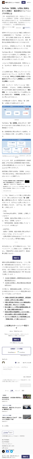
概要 (23, 390)
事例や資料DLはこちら (25, 355)
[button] (3, 362)
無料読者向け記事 (15, 289)
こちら (21, 342)
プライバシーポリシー (7, 443)
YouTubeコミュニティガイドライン (10, 155)
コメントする (25, 385)
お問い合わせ (5, 448)
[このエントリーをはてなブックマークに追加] (11, 451)
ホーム (7, 390)
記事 (12, 390)
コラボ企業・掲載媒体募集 (8, 450)
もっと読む (5, 426)
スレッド (17, 390)
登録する (16, 258)
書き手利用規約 (5, 439)
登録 (24, 2)
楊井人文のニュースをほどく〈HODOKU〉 (13, 2)
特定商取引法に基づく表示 (8, 446)
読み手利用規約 (5, 441)
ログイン (29, 2)
